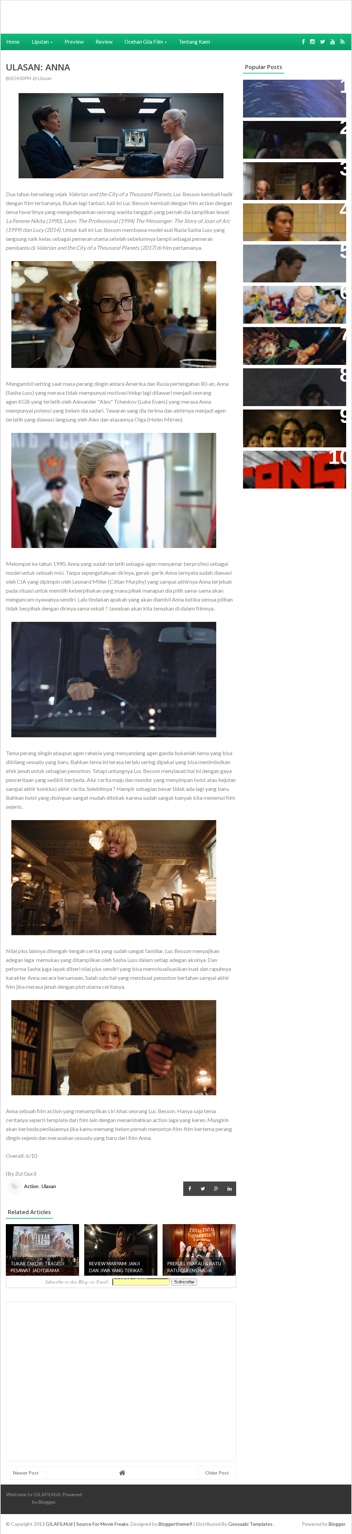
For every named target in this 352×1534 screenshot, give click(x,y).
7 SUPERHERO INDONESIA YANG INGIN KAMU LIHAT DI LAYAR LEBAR (291, 302)
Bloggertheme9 (175, 1524)
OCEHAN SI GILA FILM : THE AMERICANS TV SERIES (284, 463)
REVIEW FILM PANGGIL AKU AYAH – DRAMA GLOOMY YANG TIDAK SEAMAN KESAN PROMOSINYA (293, 219)
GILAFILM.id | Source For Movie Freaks (87, 1524)
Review (104, 41)
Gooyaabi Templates (250, 1524)
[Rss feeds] (342, 41)
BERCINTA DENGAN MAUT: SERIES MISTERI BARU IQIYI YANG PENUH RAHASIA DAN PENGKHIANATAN (293, 425)
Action (31, 1186)
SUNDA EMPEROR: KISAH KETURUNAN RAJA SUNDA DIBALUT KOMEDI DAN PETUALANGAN (283, 140)
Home (13, 41)
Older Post (217, 1473)
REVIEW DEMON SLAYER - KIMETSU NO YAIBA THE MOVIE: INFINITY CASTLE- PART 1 (290, 343)
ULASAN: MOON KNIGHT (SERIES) (292, 88)
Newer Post (26, 1473)
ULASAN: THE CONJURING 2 (285, 171)
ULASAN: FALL (266, 377)
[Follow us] (312, 41)
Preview (74, 41)
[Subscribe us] (332, 41)
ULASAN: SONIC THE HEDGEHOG (292, 253)
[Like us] (303, 41)
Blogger (46, 1502)
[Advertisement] (106, 16)
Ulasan (44, 78)
